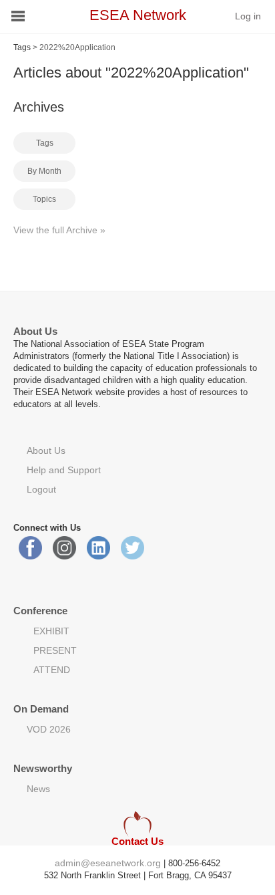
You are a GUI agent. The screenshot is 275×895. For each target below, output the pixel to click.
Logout (41, 489)
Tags (22, 47)
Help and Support (64, 470)
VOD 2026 (49, 729)
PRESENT (55, 650)
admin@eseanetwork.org (108, 863)
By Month (44, 171)
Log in (248, 16)
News (38, 788)
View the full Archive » (59, 230)
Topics (44, 199)
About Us (46, 450)
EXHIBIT (51, 631)
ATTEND (51, 669)
